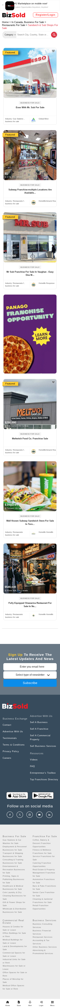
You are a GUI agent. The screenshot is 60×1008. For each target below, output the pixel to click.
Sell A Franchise (39, 729)
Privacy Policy (11, 751)
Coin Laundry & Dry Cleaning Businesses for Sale (14, 895)
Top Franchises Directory (44, 779)
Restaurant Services (42, 937)
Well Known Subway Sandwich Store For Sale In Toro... (30, 522)
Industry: (15, 119)
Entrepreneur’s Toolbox (43, 773)
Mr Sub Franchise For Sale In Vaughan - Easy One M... (30, 273)
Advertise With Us (13, 731)
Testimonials (10, 738)
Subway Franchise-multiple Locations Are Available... (30, 191)
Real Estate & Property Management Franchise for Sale (44, 873)
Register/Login (45, 14)
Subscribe (30, 683)
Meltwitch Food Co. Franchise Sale (30, 438)
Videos (34, 759)
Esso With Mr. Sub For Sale (30, 107)
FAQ (32, 766)
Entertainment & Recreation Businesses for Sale (14, 869)
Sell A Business (39, 722)
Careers (7, 758)
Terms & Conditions (14, 745)
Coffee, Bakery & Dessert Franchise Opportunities (42, 843)
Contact (7, 725)
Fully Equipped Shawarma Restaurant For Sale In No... (30, 605)
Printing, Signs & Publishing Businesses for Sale (13, 879)
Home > (6, 22)
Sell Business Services (43, 746)
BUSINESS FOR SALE (30, 103)
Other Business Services (45, 947)
